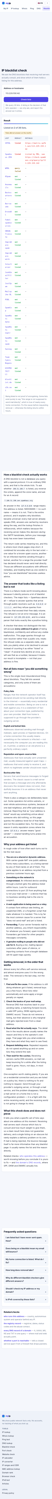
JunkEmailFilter (8, 275)
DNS (39, 8)
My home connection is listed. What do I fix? (25, 1261)
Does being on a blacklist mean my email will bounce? (25, 1250)
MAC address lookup (11, 1469)
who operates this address (32, 1156)
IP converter (7, 1461)
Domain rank (7, 1472)
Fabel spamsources (8, 223)
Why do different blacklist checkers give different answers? (25, 1279)
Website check (8, 1454)
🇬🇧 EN (40, 3)
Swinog (8, 349)
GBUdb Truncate (8, 234)
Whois (24, 8)
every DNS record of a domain (17, 1330)
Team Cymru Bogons (8, 360)
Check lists (26, 99)
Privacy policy (8, 1493)
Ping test (6, 1439)
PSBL (7, 299)
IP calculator (7, 1458)
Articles (5, 1484)
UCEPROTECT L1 (8, 371)
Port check (6, 1450)
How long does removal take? (20, 1270)
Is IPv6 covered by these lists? (20, 1299)
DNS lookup (7, 1443)
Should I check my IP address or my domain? (23, 1290)
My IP (6, 8)
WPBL (7, 168)
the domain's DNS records (28, 1162)
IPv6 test (6, 1480)
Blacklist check (8, 1447)
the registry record (12, 1323)
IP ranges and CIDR (10, 1465)
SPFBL (8, 143)
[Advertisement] (26, 40)
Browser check (8, 1476)
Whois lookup (8, 1436)
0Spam (8, 176)
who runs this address (14, 1316)
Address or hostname (14, 88)
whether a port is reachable (16, 1341)
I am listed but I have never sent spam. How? (24, 1239)
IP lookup (15, 8)
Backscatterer (8, 195)
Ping (32, 8)
